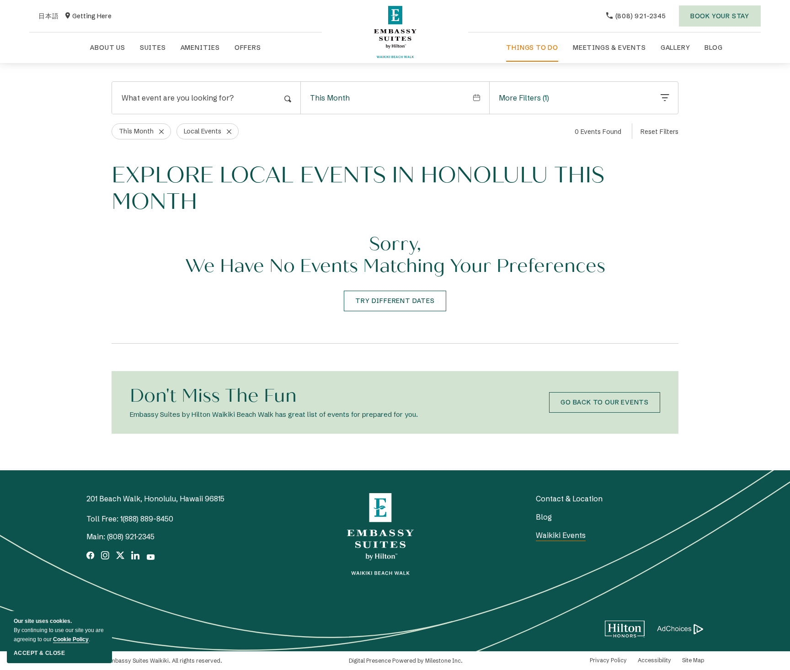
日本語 (48, 16)
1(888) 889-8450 (146, 518)
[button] (395, 301)
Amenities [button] (200, 47)
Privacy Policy (608, 660)
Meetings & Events (609, 47)
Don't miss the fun (213, 396)
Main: (95, 536)
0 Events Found (598, 132)
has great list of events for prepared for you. (274, 414)
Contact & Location (569, 498)
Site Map (693, 660)
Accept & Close (39, 653)
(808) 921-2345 (131, 536)
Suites (153, 47)
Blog (713, 47)
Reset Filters (659, 132)
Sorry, (395, 244)
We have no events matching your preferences (395, 266)
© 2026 (154, 660)
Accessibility (654, 660)
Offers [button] (248, 47)
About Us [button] (107, 47)
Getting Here (88, 16)
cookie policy (71, 639)
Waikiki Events (561, 535)
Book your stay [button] (719, 19)
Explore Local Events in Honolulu (358, 188)
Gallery (675, 47)
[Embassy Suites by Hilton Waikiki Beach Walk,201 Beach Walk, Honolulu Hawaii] (395, 32)
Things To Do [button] (532, 47)
